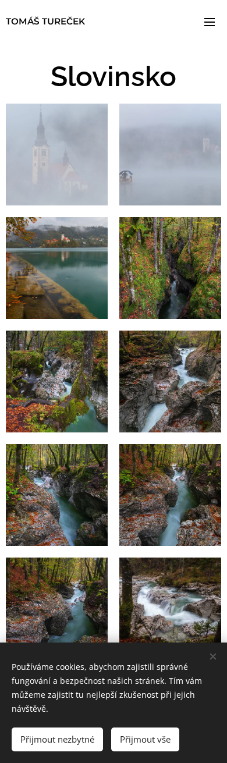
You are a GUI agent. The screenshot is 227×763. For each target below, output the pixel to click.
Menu (209, 21)
